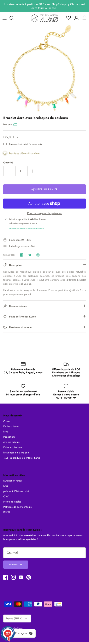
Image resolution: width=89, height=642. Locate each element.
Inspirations (9, 437)
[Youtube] (21, 577)
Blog (5, 431)
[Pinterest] (28, 577)
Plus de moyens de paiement (44, 213)
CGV (5, 496)
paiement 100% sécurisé (16, 491)
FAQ (5, 486)
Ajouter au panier (44, 189)
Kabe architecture (12, 447)
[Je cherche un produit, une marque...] (13, 18)
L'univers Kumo (11, 426)
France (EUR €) (14, 618)
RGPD (6, 512)
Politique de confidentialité (17, 507)
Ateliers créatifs (11, 442)
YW (15, 124)
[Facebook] (5, 577)
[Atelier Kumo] (44, 18)
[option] (44, 69)
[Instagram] (13, 577)
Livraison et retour (12, 481)
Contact (7, 421)
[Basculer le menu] (4, 18)
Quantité (8, 162)
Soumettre (16, 564)
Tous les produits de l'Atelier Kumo (21, 458)
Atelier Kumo (16, 628)
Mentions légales (12, 502)
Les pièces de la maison (16, 452)
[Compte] (75, 18)
